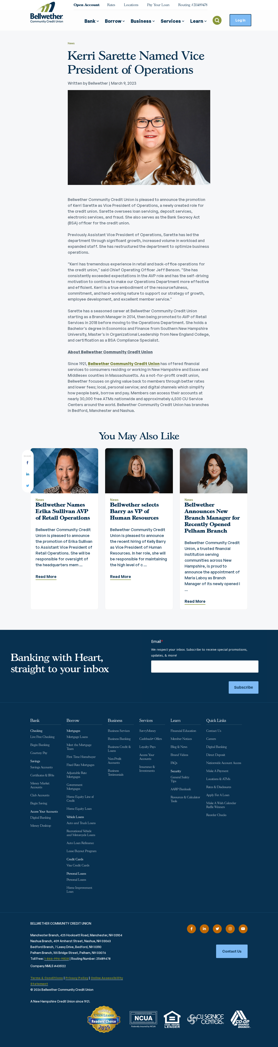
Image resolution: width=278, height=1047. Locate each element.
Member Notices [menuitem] (181, 739)
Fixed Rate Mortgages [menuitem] (80, 765)
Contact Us (232, 951)
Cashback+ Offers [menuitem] (150, 739)
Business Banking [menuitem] (119, 739)
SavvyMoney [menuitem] (147, 731)
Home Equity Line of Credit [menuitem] (80, 799)
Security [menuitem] (176, 771)
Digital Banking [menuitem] (40, 818)
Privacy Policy (76, 978)
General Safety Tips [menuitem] (180, 779)
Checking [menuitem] (36, 731)
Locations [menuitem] (131, 5)
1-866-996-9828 (56, 958)
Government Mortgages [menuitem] (75, 787)
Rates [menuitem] (111, 5)
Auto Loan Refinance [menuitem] (80, 843)
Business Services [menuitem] (119, 731)
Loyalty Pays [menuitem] (147, 747)
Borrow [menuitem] (73, 720)
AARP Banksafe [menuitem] (181, 789)
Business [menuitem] (115, 720)
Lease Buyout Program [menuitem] (81, 851)
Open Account (86, 5)
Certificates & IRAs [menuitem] (42, 775)
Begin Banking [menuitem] (40, 745)
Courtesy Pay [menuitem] (38, 753)
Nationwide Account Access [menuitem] (223, 763)
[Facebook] (191, 928)
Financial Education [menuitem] (183, 731)
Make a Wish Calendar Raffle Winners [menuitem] (221, 805)
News (71, 43)
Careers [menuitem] (211, 739)
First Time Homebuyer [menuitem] (81, 757)
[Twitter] (217, 928)
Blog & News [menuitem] (179, 747)
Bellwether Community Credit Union (124, 363)
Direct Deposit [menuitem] (215, 755)
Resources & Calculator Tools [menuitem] (185, 799)
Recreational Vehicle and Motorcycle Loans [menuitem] (81, 833)
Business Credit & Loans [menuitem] (119, 749)
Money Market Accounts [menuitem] (40, 785)
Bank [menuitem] (34, 720)
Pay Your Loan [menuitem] (158, 5)
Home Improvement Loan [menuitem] (79, 890)
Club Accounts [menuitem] (39, 795)
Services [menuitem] (146, 720)
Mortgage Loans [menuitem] (77, 737)
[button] (93, 19)
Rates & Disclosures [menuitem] (218, 787)
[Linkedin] (204, 928)
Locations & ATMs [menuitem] (218, 779)
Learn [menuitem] (175, 720)
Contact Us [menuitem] (213, 731)
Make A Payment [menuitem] (217, 771)
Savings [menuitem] (35, 761)
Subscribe (243, 687)
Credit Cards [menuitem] (75, 859)
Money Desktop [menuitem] (40, 826)
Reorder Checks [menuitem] (216, 815)
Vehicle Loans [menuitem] (75, 817)
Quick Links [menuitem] (216, 720)
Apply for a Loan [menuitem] (217, 795)
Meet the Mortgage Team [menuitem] (79, 747)
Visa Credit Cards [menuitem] (78, 865)
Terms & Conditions (46, 978)
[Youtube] (243, 928)
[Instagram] (230, 928)
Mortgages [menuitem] (73, 731)
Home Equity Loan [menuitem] (79, 809)
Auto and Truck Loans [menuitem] (81, 823)
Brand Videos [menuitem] (179, 755)
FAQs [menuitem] (174, 763)
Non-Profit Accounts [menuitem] (114, 761)
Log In (240, 20)
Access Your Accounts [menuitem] (44, 811)
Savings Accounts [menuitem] (41, 767)
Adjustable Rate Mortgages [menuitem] (77, 775)
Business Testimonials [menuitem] (115, 773)
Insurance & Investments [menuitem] (147, 769)
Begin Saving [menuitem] (38, 803)
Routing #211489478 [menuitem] (192, 5)
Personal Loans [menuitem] (76, 874)
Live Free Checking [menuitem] (42, 737)
